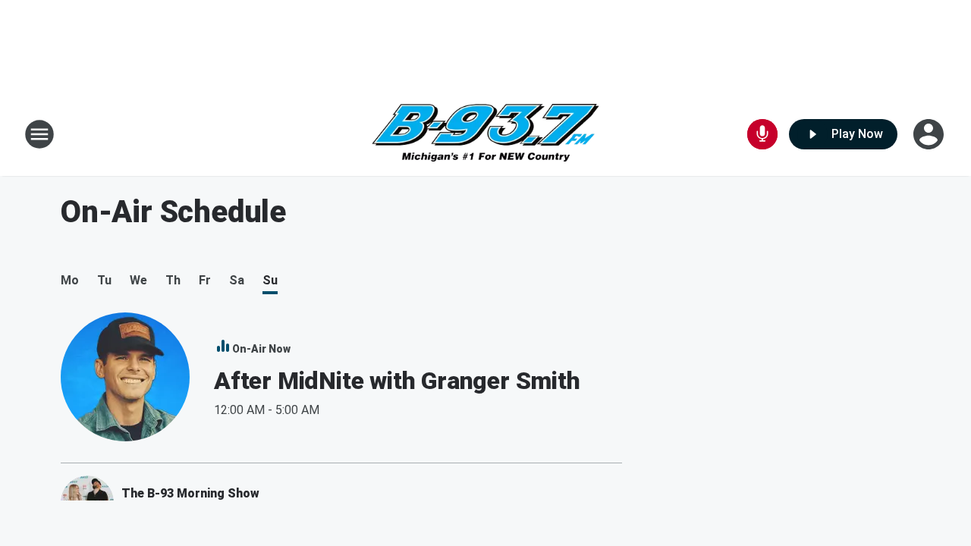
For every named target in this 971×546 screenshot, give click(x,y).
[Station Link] (485, 134)
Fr (205, 280)
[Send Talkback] (762, 134)
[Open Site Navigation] (39, 134)
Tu (104, 280)
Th (173, 280)
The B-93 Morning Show (190, 493)
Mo (70, 280)
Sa (236, 280)
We (138, 280)
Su (270, 280)
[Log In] (930, 134)
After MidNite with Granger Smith (397, 380)
